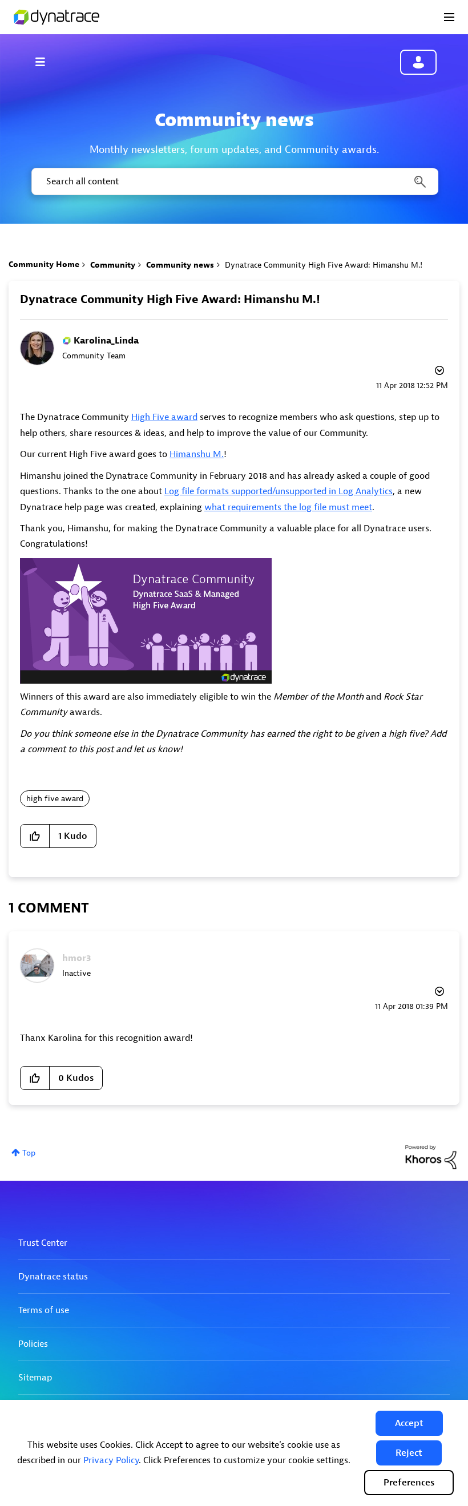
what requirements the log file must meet (288, 507)
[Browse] (45, 61)
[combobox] (234, 181)
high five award (54, 799)
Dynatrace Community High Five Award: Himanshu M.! (170, 299)
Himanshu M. (197, 454)
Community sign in (418, 62)
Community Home (44, 264)
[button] (409, 1423)
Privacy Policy (111, 1460)
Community (112, 265)
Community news (180, 265)
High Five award (164, 417)
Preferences (409, 1482)
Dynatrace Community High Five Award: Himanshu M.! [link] (323, 265)
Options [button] (438, 372)
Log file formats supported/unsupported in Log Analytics (278, 491)
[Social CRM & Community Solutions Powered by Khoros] (431, 1157)
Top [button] (28, 1153)
